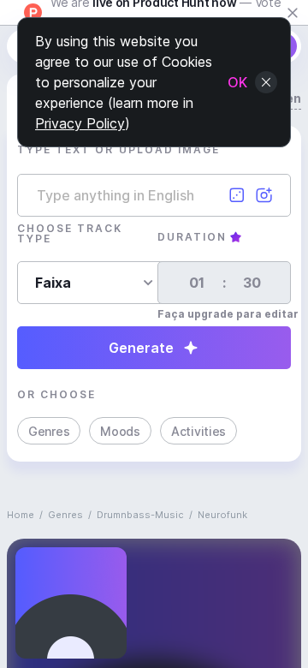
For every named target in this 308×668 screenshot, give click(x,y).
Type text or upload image (118, 149)
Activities (198, 431)
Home (20, 515)
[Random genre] (237, 195)
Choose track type (69, 234)
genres (65, 515)
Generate (141, 347)
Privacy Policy (80, 123)
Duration (192, 236)
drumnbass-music (140, 515)
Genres (48, 431)
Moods (120, 431)
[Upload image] (264, 195)
